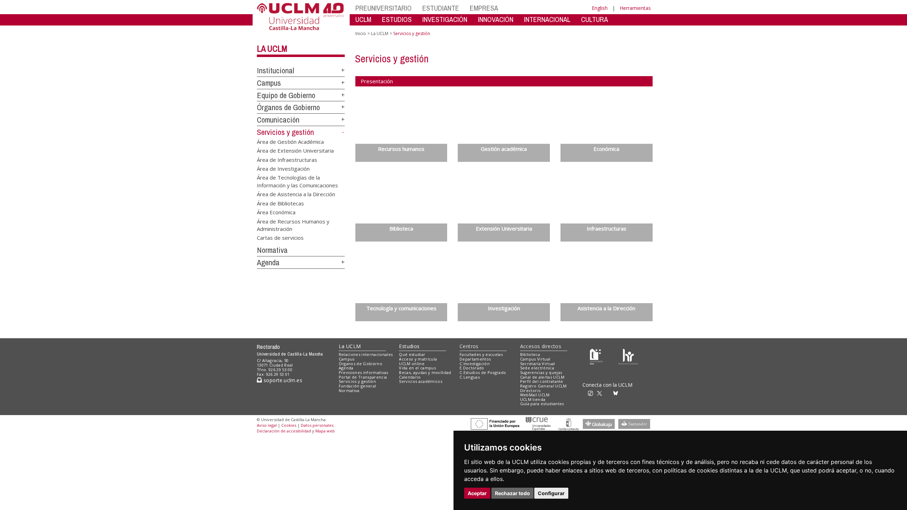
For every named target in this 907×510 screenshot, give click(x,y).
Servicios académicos (420, 381)
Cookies (288, 425)
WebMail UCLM (535, 394)
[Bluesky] (617, 392)
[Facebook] (609, 392)
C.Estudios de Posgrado (483, 372)
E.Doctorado (472, 367)
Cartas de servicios (280, 237)
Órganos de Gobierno (288, 107)
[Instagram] (582, 392)
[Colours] (628, 356)
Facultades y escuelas (481, 354)
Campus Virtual (535, 359)
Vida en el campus (417, 367)
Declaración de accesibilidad (284, 431)
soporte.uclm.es (282, 380)
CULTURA (594, 19)
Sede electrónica (537, 367)
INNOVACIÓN (495, 19)
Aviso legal (267, 425)
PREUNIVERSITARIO (383, 8)
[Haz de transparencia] (596, 356)
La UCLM (272, 48)
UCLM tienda (533, 399)
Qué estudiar (412, 354)
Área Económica (276, 212)
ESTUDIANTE (440, 8)
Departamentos (475, 359)
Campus (269, 83)
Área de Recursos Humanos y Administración (293, 224)
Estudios (409, 346)
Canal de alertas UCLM (542, 377)
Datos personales (317, 425)
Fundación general (357, 386)
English (600, 8)
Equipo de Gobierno (286, 95)
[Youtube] (632, 392)
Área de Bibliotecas (280, 202)
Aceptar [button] (477, 493)
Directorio (530, 390)
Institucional (275, 70)
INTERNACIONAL (547, 19)
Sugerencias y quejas (541, 372)
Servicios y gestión (285, 132)
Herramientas (635, 8)
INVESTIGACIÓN (444, 19)
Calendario (410, 377)
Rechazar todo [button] (512, 493)
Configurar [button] (551, 493)
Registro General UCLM (543, 386)
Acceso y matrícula (418, 359)
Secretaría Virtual (537, 363)
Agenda (268, 262)
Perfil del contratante (541, 381)
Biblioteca (530, 354)
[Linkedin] (623, 392)
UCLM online (411, 363)
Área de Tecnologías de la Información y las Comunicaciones (297, 181)
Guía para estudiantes (542, 403)
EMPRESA (484, 8)
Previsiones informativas (363, 372)
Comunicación (278, 119)
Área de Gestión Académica (290, 141)
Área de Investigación (283, 168)
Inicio (360, 33)
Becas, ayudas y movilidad (425, 372)
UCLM (363, 19)
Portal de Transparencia (363, 377)
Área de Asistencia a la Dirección (296, 194)
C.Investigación (475, 363)
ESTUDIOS (397, 19)
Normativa (272, 250)
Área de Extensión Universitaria (295, 150)
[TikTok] (592, 392)
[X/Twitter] (601, 392)
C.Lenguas (470, 377)
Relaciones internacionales (366, 354)
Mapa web (325, 431)
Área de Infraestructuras (287, 159)
